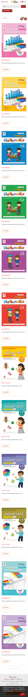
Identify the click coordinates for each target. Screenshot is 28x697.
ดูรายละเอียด (5, 69)
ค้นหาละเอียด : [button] (6, 10)
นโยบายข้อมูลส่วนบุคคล (18, 691)
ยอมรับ (22, 694)
